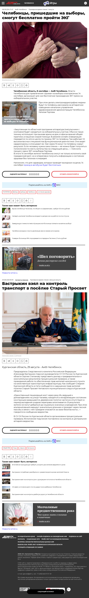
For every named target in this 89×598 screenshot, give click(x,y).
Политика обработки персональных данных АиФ (36, 542)
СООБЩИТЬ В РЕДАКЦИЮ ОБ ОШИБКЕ (30, 547)
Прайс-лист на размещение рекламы (55, 539)
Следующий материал (46, 591)
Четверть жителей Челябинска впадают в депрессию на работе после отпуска (40, 216)
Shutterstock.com (8, 80)
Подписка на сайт (75, 536)
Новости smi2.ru (9, 273)
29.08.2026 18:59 (7, 280)
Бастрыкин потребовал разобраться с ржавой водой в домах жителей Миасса (40, 472)
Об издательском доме (26, 536)
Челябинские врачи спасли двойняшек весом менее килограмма (35, 231)
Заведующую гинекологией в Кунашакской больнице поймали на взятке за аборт (42, 223)
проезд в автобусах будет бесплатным (42, 165)
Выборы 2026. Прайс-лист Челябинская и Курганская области (40, 544)
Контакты (21, 539)
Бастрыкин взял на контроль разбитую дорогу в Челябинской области (38, 494)
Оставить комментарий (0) (69, 174)
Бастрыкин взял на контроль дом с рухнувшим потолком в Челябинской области (41, 479)
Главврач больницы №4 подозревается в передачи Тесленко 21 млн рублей (39, 238)
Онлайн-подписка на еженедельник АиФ (52, 536)
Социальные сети (33, 539)
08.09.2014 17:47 (7, 9)
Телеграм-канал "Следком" (11, 355)
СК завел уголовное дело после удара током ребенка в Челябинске (36, 487)
